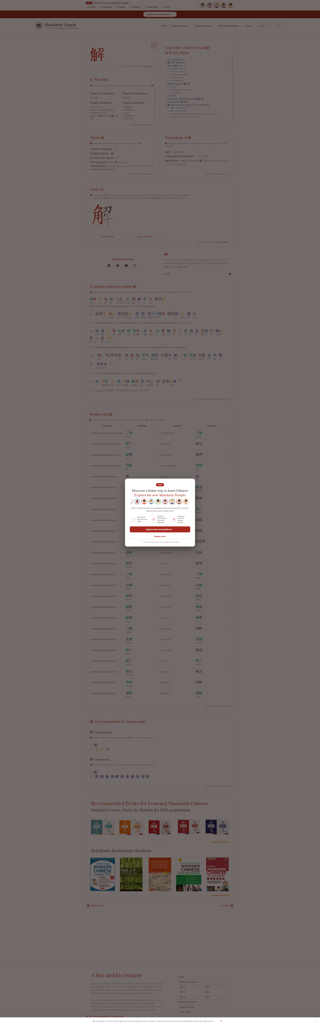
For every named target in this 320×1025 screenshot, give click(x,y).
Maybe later (160, 536)
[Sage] (157, 501)
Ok (221, 1021)
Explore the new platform (160, 529)
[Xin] (136, 501)
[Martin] (164, 501)
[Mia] (178, 501)
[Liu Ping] (150, 501)
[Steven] (171, 501)
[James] (143, 501)
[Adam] (185, 501)
